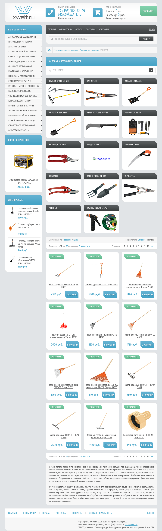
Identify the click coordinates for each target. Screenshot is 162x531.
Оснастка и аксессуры (18, 130)
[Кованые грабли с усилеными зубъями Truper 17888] (101, 428)
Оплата (79, 29)
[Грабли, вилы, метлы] (63, 105)
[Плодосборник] (101, 168)
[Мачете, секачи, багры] (101, 137)
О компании (65, 29)
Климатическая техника (19, 100)
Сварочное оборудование (20, 66)
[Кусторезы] (101, 105)
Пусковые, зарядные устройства (23, 86)
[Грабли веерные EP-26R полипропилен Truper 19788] (139, 277)
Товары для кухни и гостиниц (22, 110)
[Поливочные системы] (101, 232)
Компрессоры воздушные (20, 71)
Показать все (84, 246)
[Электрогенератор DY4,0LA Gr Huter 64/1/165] (24, 161)
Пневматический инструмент (22, 115)
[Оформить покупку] (148, 11)
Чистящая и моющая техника (22, 96)
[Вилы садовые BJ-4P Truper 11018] (101, 277)
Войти (152, 29)
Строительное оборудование (21, 125)
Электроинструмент (17, 46)
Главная (52, 29)
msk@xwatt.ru (69, 14)
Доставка (91, 29)
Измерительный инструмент (21, 105)
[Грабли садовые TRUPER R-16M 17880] (64, 432)
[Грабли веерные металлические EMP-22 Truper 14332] (64, 378)
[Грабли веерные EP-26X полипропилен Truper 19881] (64, 327)
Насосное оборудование (19, 91)
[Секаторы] (63, 200)
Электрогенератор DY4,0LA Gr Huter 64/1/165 (23, 181)
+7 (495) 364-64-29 (71, 11)
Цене (75, 239)
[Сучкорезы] (139, 200)
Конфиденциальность (100, 513)
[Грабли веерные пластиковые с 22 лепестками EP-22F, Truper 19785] (101, 381)
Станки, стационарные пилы (21, 56)
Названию (67, 239)
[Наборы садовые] (139, 137)
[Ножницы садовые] (63, 168)
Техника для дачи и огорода (21, 61)
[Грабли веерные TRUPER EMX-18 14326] (101, 331)
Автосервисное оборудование (22, 37)
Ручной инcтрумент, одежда (65, 50)
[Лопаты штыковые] (63, 137)
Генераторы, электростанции (21, 76)
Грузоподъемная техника (20, 41)
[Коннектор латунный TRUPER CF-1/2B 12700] (139, 432)
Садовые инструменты (89, 50)
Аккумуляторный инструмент (22, 51)
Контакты (104, 29)
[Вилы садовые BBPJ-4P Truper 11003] (64, 277)
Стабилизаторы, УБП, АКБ (19, 81)
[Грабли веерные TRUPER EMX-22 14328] (139, 331)
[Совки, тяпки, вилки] (101, 200)
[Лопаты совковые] (139, 105)
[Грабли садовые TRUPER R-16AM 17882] (139, 381)
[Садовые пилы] (139, 168)
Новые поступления (18, 140)
